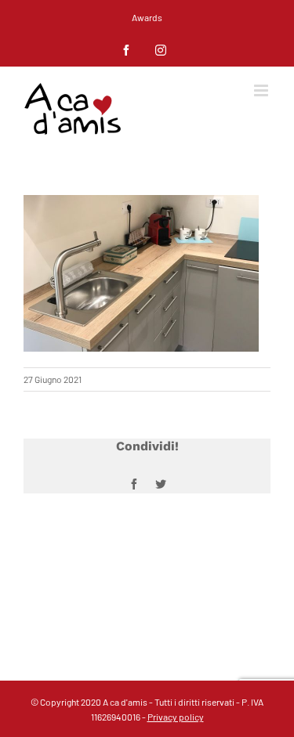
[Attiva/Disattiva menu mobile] (262, 90)
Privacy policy (175, 716)
